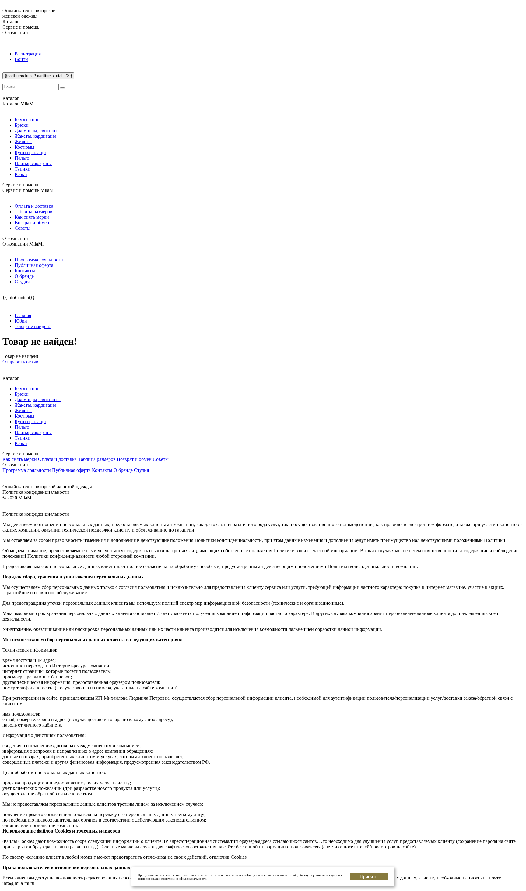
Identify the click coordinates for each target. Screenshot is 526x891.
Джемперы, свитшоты (38, 130)
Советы (22, 228)
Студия (22, 281)
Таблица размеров (33, 211)
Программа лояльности (39, 259)
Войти (21, 59)
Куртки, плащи (30, 152)
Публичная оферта (34, 265)
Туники (22, 168)
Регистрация (28, 53)
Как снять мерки (32, 217)
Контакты (25, 270)
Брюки (22, 125)
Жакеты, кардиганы (35, 136)
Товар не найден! (33, 326)
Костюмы (24, 147)
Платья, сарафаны (33, 163)
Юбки (21, 174)
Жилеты (23, 141)
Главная (23, 315)
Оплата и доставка (34, 206)
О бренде (24, 276)
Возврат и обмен (32, 222)
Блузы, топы (27, 119)
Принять (369, 876)
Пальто (22, 158)
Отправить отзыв (20, 361)
